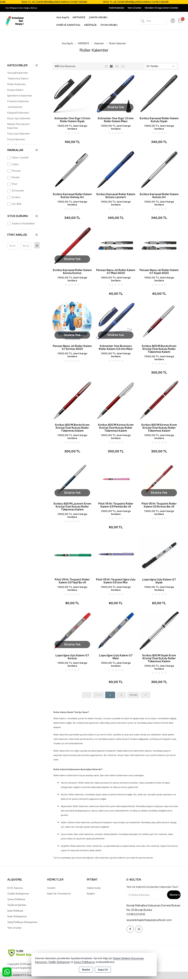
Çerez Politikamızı (84, 962)
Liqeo (15, 164)
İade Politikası (15, 910)
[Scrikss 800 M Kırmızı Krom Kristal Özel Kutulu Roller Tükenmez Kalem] (115, 400)
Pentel (15, 177)
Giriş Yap (172, 21)
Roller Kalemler (16, 84)
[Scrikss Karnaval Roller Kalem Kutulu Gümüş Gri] (72, 169)
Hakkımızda (94, 888)
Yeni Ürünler (14, 927)
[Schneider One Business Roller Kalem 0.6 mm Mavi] (115, 321)
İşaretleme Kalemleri (19, 95)
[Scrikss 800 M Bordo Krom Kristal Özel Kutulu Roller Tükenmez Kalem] (159, 321)
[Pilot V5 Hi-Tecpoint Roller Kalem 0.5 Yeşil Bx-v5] (72, 555)
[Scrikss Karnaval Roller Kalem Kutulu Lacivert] (115, 169)
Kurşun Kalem (15, 90)
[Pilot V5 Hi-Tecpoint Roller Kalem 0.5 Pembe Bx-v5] (115, 479)
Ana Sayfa (62, 17)
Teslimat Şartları (16, 905)
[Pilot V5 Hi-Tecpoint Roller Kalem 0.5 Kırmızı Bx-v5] (159, 479)
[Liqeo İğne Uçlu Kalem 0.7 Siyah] (159, 555)
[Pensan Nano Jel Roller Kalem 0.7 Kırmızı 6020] (72, 321)
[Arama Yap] (143, 21)
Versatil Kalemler (17, 72)
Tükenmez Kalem (17, 78)
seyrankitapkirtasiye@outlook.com (149, 920)
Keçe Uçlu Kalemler (18, 118)
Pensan (16, 170)
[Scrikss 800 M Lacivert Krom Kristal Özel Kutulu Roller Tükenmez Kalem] (72, 479)
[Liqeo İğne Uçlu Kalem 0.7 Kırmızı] (72, 630)
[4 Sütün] (117, 66)
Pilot (14, 184)
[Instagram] (138, 929)
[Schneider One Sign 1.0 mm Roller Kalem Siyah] (72, 93)
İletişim (91, 893)
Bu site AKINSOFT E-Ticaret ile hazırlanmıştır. (29, 975)
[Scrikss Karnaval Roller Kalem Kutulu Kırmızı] (72, 245)
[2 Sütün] (106, 66)
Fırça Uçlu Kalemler (18, 133)
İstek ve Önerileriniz (59, 893)
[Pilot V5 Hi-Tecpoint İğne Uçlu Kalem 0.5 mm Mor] (115, 555)
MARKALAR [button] (15, 150)
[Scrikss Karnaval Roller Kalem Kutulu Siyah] (159, 93)
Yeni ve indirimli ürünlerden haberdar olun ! (152, 887)
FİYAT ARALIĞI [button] (17, 235)
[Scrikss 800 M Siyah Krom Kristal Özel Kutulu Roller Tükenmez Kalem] (159, 630)
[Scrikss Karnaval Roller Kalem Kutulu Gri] (159, 169)
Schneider (18, 190)
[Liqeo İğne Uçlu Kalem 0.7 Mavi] (115, 630)
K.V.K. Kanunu (15, 888)
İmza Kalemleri (16, 139)
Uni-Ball (16, 203)
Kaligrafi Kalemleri (18, 112)
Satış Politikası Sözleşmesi (22, 922)
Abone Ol (175, 894)
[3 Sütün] (111, 66)
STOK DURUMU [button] (17, 216)
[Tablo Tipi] (123, 66)
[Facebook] (130, 929)
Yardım (51, 888)
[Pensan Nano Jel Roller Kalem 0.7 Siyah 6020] (159, 245)
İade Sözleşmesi (17, 916)
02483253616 (135, 914)
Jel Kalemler (15, 107)
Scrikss (16, 197)
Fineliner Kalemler (18, 101)
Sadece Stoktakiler (23, 223)
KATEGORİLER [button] (17, 65)
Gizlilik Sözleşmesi (18, 893)
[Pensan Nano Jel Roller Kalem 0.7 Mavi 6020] (115, 245)
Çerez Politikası (16, 899)
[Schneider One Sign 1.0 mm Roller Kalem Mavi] (115, 93)
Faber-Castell (20, 157)
